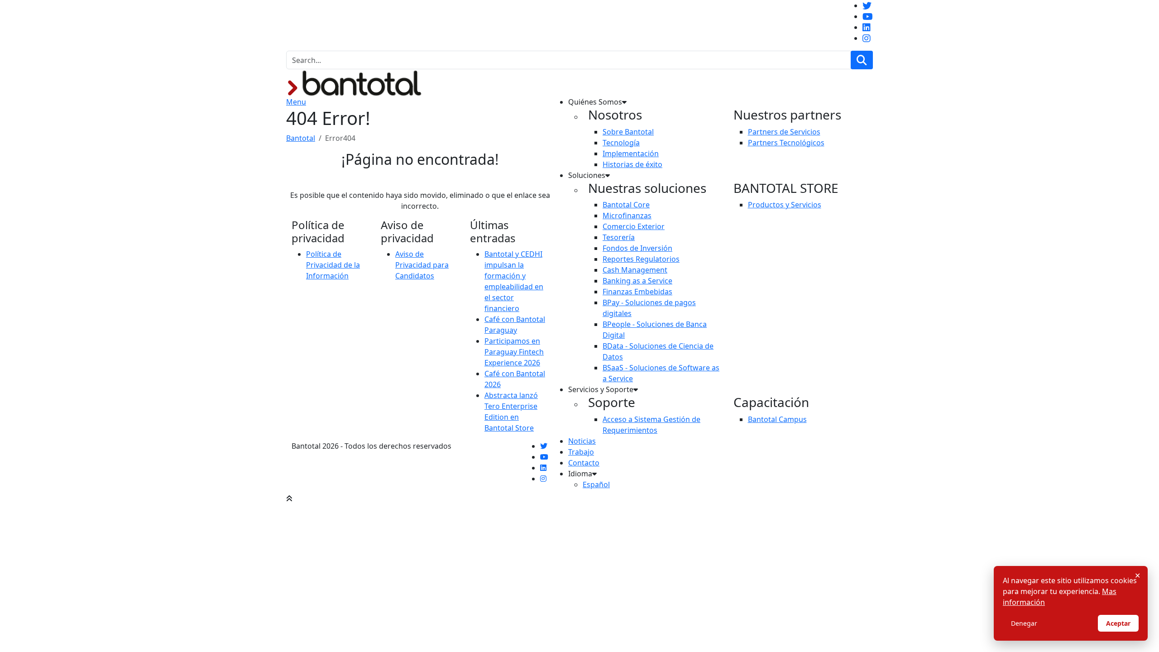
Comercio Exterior (634, 226)
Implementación (631, 153)
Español (596, 484)
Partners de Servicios (784, 132)
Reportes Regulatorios (641, 259)
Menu (296, 102)
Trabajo (581, 452)
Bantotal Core (626, 205)
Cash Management (635, 270)
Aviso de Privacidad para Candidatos (422, 265)
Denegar (1024, 623)
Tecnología (621, 143)
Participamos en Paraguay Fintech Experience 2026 (514, 352)
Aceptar (1118, 623)
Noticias (582, 441)
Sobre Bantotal (628, 132)
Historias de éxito (632, 164)
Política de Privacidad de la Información (333, 265)
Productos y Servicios (784, 205)
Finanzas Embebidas (637, 292)
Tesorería (619, 237)
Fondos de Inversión (637, 248)
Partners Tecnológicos (786, 143)
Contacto (583, 463)
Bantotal (300, 138)
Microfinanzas (627, 216)
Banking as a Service (637, 281)
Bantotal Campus (777, 419)
